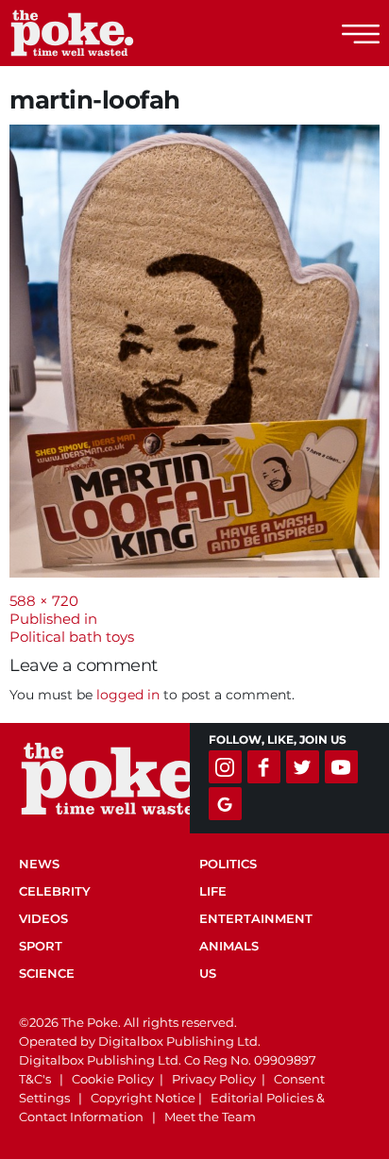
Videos (43, 918)
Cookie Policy (113, 1078)
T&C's (35, 1078)
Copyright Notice (143, 1097)
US (207, 973)
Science (47, 973)
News (39, 863)
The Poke (118, 33)
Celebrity (55, 891)
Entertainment (256, 918)
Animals (229, 945)
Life (213, 891)
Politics (228, 863)
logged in (128, 694)
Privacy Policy (214, 1078)
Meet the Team (210, 1116)
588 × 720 (43, 601)
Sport (40, 945)
